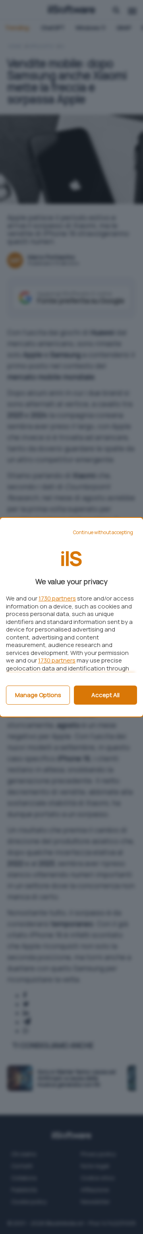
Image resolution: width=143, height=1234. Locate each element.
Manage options (38, 695)
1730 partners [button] (57, 598)
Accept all (105, 695)
